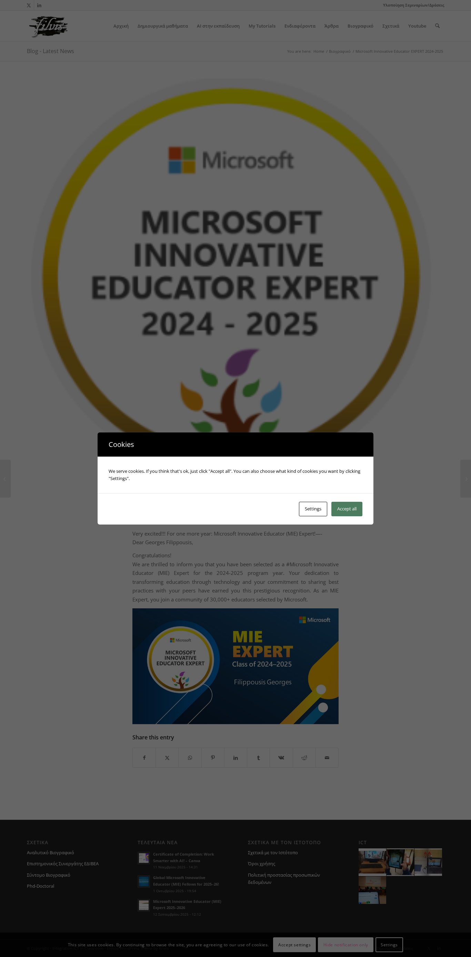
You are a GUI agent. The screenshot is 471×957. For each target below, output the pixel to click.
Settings (313, 509)
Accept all (347, 509)
